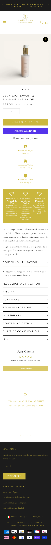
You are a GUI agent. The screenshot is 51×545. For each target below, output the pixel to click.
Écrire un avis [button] (25, 368)
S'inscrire (14, 476)
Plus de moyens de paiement (25, 138)
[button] (25, 262)
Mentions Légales (10, 492)
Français (36, 517)
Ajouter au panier (25, 122)
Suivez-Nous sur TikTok (13, 507)
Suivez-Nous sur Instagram (14, 502)
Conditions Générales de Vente (16, 497)
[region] (25, 412)
